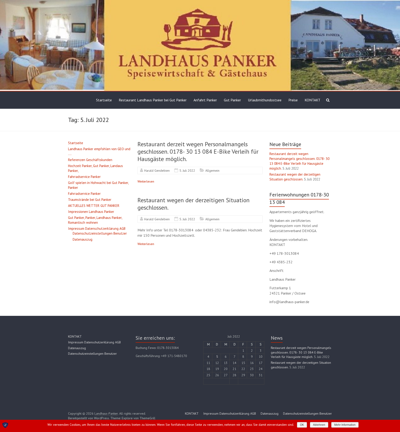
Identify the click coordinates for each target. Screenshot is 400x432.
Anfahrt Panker (205, 100)
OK (302, 424)
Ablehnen (319, 424)
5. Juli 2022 (187, 170)
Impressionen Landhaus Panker (91, 211)
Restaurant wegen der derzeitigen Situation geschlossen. (194, 203)
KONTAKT (312, 100)
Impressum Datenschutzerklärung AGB (96, 228)
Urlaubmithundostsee (264, 100)
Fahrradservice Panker (84, 176)
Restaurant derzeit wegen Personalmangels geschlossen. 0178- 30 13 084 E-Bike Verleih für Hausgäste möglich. (198, 151)
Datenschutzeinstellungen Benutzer (100, 233)
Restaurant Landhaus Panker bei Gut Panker (153, 100)
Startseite (104, 100)
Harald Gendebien (157, 170)
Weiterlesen (146, 181)
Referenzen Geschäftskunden (90, 160)
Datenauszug (82, 239)
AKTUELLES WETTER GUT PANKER (93, 205)
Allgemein (212, 170)
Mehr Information (345, 424)
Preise (293, 100)
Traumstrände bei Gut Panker (89, 199)
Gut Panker (232, 100)
